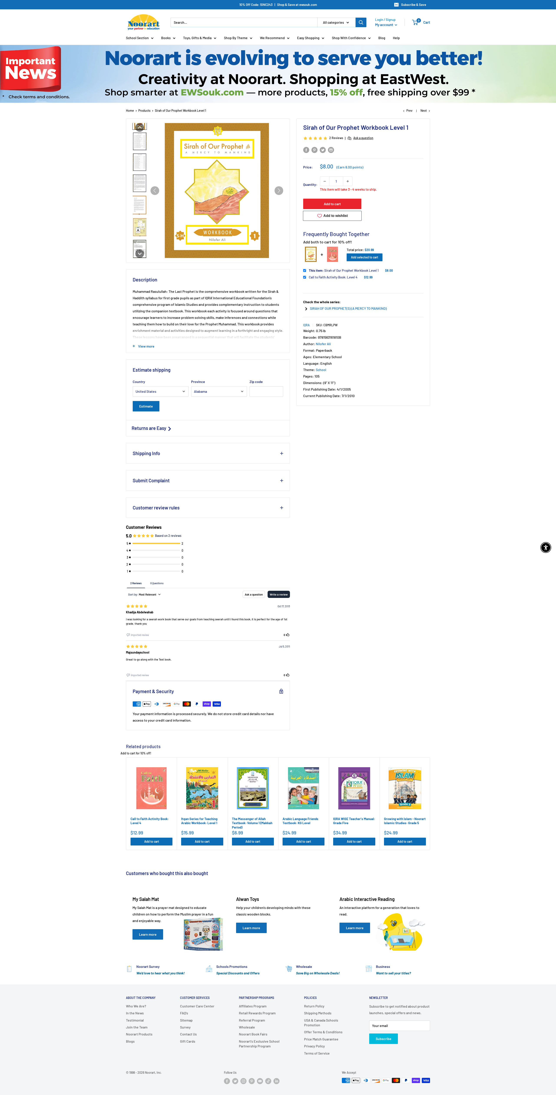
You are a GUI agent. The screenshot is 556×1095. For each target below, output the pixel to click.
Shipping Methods (317, 1013)
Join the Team (136, 1027)
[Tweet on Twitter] (323, 149)
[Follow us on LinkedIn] (276, 1081)
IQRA (306, 325)
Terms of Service (317, 1053)
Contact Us (188, 1034)
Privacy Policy (314, 1046)
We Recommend (272, 38)
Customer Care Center (197, 1006)
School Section (137, 38)
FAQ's (184, 1013)
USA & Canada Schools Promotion (321, 1022)
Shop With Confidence (349, 38)
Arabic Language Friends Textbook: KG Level (300, 821)
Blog (381, 38)
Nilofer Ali (323, 344)
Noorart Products (139, 1034)
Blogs (130, 1041)
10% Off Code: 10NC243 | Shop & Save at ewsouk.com (278, 5)
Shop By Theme (236, 38)
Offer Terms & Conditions (323, 1032)
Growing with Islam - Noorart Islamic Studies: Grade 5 (405, 821)
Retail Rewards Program (257, 1013)
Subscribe (383, 1039)
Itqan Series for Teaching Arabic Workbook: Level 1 (199, 821)
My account (384, 24)
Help (396, 38)
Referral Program (252, 1020)
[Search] (361, 22)
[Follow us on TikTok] (268, 1081)
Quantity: (310, 184)
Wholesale (247, 1027)
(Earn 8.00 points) (349, 167)
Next (423, 110)
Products (144, 110)
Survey (185, 1027)
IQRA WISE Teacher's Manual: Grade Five (354, 821)
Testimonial (135, 1020)
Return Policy (314, 1006)
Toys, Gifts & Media (197, 38)
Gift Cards (187, 1041)
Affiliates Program (252, 1006)
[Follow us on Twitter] (235, 1081)
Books (166, 38)
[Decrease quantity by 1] (324, 181)
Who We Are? (136, 1006)
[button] (139, 127)
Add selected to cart (364, 257)
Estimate (146, 406)
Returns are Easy (149, 428)
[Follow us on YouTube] (260, 1081)
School (321, 370)
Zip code (256, 381)
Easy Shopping (308, 38)
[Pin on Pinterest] (314, 149)
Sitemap (186, 1020)
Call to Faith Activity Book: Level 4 (333, 277)
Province (198, 381)
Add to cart (332, 204)
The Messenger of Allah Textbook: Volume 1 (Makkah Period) (252, 823)
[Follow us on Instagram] (243, 1081)
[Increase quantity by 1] (347, 181)
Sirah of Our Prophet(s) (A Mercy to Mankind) (348, 308)
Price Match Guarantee (321, 1039)
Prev (409, 110)
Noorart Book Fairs (253, 1034)
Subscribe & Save (413, 5)
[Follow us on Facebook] (227, 1081)
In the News (135, 1013)
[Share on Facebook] (306, 149)
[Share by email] (331, 149)
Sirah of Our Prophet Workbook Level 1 (344, 270)
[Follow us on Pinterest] (252, 1081)
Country (139, 381)
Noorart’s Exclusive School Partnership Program (259, 1043)
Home (130, 110)
